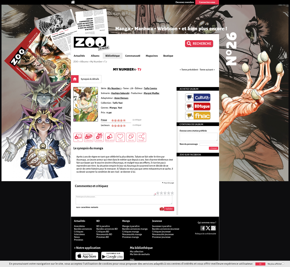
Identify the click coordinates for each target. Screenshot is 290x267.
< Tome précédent (189, 69)
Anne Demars (121, 98)
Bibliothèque (112, 56)
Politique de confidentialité (205, 234)
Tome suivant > (207, 69)
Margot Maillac (151, 93)
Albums (95, 56)
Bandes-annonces (83, 229)
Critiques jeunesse (161, 231)
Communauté (132, 56)
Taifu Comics (150, 88)
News (77, 237)
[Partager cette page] (141, 137)
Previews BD (102, 237)
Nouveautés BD (104, 234)
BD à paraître (103, 226)
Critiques (78, 231)
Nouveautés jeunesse (163, 234)
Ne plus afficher (275, 264)
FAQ (132, 259)
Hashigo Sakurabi (120, 93)
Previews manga (130, 237)
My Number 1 (124, 69)
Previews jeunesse (161, 237)
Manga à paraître (131, 226)
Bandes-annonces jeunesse (165, 229)
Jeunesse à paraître (161, 226)
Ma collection (136, 251)
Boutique (168, 56)
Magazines (152, 56)
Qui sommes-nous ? (207, 222)
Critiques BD (102, 231)
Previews (78, 239)
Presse (104, 120)
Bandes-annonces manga (135, 229)
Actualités (79, 56)
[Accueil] (74, 2)
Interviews (79, 234)
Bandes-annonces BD (107, 229)
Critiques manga (130, 231)
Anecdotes (79, 226)
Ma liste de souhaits (140, 254)
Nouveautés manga (132, 234)
